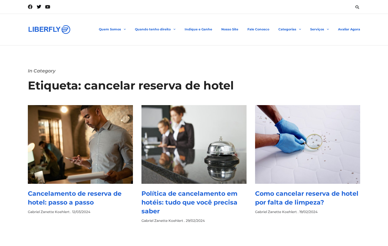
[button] (357, 7)
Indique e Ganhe (198, 29)
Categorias (287, 29)
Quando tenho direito (153, 29)
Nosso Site (229, 29)
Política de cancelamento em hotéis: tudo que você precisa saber (189, 202)
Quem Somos (110, 29)
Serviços (317, 29)
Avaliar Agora (349, 29)
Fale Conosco (258, 29)
